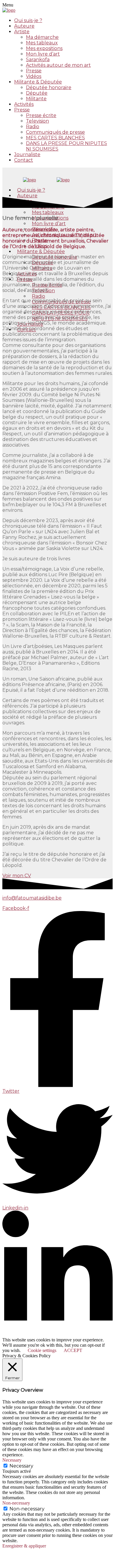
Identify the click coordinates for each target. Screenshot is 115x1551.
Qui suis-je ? (28, 20)
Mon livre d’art (43, 54)
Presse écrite (41, 115)
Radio (32, 126)
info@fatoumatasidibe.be (32, 898)
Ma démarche (42, 37)
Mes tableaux (42, 43)
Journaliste (27, 154)
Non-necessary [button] (16, 1502)
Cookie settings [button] (42, 1350)
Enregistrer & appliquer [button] (24, 1545)
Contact (23, 160)
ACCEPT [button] (73, 1350)
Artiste (21, 31)
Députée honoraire (48, 87)
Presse (34, 70)
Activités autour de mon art (58, 65)
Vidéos (33, 76)
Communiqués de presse (55, 132)
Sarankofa (38, 59)
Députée (36, 93)
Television (37, 121)
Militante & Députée (38, 82)
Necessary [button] (12, 1460)
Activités (24, 104)
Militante (36, 98)
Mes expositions (44, 48)
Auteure (24, 26)
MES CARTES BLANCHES (55, 138)
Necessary (21, 1466)
